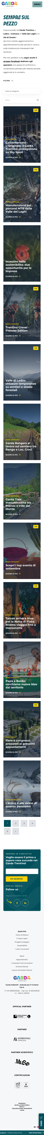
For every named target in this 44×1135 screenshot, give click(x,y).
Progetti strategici (22, 942)
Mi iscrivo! (16, 879)
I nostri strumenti (22, 949)
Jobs (41, 1123)
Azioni (22, 1110)
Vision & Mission (22, 935)
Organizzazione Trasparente (22, 1108)
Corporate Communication (22, 963)
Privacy (22, 1107)
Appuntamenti (22, 960)
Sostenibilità (22, 946)
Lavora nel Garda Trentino (22, 970)
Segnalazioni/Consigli (22, 1105)
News (22, 956)
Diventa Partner (22, 967)
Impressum (22, 1103)
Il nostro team (22, 938)
